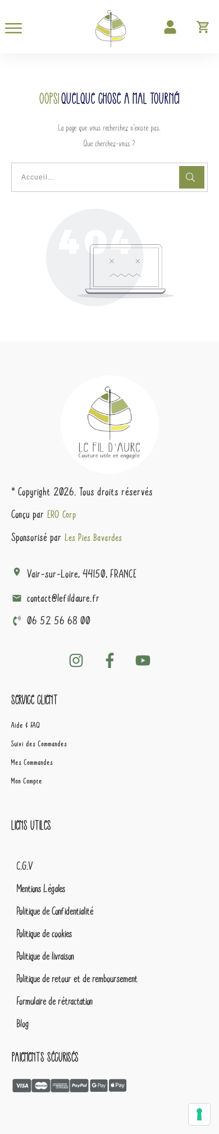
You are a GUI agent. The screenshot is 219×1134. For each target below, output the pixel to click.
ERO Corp (62, 514)
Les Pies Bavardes (93, 537)
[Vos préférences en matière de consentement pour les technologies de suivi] (199, 1114)
